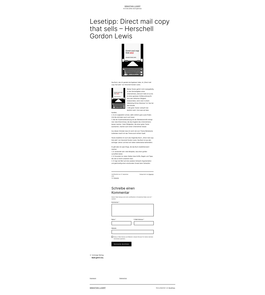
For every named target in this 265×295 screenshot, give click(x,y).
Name (113, 219)
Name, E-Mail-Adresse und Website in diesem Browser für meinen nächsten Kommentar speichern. (133, 237)
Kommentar (115, 202)
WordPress (172, 288)
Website (113, 228)
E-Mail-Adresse (139, 219)
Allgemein (151, 174)
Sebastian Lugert (132, 6)
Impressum (93, 278)
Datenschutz (123, 278)
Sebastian (116, 178)
